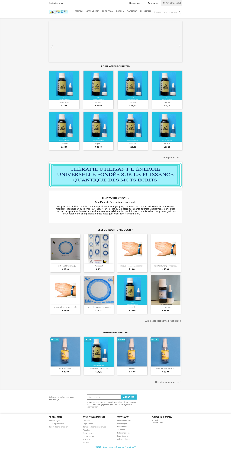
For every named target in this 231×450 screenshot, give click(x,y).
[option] (115, 41)
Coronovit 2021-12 (64, 102)
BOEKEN (120, 11)
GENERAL (79, 11)
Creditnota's (122, 426)
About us (86, 430)
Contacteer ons (56, 3)
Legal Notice (88, 424)
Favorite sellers (123, 436)
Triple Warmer (165, 307)
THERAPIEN (145, 11)
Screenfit (132, 143)
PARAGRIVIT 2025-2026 (99, 368)
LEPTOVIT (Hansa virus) (165, 368)
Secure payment (89, 433)
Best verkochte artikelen (58, 427)
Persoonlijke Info (124, 420)
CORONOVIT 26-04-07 (65, 368)
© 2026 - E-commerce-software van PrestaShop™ (115, 447)
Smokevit (64, 143)
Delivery (86, 420)
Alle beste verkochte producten (163, 321)
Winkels (86, 442)
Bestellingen (122, 423)
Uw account (123, 417)
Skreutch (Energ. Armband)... (132, 266)
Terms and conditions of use (94, 427)
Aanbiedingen (54, 420)
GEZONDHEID (92, 11)
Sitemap (86, 439)
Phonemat (99, 266)
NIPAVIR (132, 368)
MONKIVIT (167, 143)
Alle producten (172, 157)
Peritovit (98, 102)
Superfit (98, 143)
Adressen (121, 430)
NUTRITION (107, 11)
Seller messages (123, 433)
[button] (59, 41)
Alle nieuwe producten (168, 382)
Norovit (167, 102)
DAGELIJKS (132, 11)
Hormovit (132, 102)
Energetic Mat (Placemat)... (65, 266)
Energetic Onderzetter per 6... (99, 307)
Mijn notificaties (123, 439)
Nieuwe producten (56, 424)
